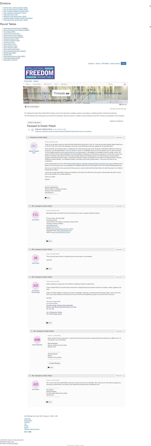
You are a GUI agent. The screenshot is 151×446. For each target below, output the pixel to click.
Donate (26, 427)
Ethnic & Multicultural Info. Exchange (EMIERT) (16, 30)
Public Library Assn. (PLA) (10, 14)
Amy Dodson (35, 389)
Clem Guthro (35, 219)
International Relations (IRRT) (11, 40)
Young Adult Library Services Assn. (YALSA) (15, 20)
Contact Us (91, 63)
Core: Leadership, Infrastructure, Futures (14, 13)
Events (94, 93)
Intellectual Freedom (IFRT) (11, 39)
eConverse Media (13, 443)
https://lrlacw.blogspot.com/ (64, 230)
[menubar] (104, 63)
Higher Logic (10, 442)
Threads (61, 93)
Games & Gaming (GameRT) (11, 33)
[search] (125, 84)
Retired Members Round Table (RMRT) (14, 56)
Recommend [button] (119, 137)
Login (123, 63)
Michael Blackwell (37, 345)
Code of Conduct (115, 63)
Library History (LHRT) (9, 44)
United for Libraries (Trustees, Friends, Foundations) (18, 18)
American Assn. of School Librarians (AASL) (15, 7)
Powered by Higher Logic (75, 445)
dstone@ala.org (49, 192)
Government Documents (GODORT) (13, 37)
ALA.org (98, 63)
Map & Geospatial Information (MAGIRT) (14, 51)
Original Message (55, 363)
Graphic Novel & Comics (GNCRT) (13, 35)
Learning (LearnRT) (9, 42)
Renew (26, 426)
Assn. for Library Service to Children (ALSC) (15, 9)
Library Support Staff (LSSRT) (11, 49)
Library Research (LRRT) (10, 47)
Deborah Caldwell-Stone (34, 152)
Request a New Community (31, 429)
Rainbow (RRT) (7, 54)
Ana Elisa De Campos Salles (35, 291)
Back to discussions (35, 122)
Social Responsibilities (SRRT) (11, 58)
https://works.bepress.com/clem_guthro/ (62, 229)
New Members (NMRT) (9, 53)
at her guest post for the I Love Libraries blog (73, 152)
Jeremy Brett (35, 263)
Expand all (113, 121)
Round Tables (28, 81)
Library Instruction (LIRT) (10, 46)
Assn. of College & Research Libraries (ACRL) (16, 11)
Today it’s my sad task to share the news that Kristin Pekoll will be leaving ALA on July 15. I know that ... (63, 131)
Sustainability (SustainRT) (10, 60)
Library (78, 93)
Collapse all (120, 121)
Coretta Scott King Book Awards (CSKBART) (15, 28)
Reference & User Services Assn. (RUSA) (14, 16)
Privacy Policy (28, 420)
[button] (28, 84)
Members (112, 93)
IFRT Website (105, 63)
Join (25, 424)
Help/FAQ (27, 422)
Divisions (35, 81)
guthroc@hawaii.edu (52, 225)
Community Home (38, 93)
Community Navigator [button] (32, 106)
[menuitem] (92, 63)
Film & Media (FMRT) (9, 32)
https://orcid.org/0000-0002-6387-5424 (60, 232)
